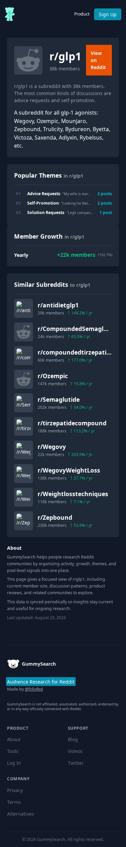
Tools (12, 751)
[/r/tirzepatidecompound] (23, 426)
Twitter (76, 763)
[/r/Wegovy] (23, 450)
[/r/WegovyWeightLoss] (23, 473)
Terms (14, 802)
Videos (75, 751)
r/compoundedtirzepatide (76, 352)
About (13, 739)
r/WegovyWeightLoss (69, 470)
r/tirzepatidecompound (72, 423)
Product (81, 14)
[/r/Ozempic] (23, 379)
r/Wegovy (52, 447)
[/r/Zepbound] (23, 520)
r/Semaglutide (59, 399)
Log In (14, 763)
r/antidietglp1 (58, 305)
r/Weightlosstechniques (73, 494)
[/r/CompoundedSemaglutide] (23, 332)
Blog (73, 739)
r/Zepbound (55, 517)
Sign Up (108, 14)
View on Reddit (98, 60)
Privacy (15, 790)
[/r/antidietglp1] (23, 308)
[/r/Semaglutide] (23, 402)
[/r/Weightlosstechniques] (23, 497)
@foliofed (34, 689)
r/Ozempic (53, 376)
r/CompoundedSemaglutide (78, 329)
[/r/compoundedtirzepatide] (23, 355)
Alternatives (20, 814)
